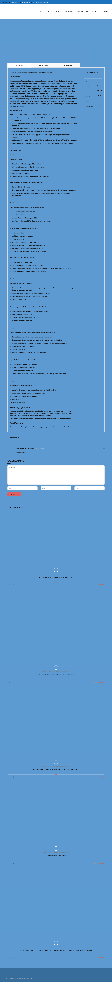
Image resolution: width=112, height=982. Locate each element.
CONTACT (80, 11)
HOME (42, 11)
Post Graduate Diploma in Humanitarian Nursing (56, 675)
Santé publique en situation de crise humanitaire (56, 577)
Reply (103, 448)
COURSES (58, 11)
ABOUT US (49, 11)
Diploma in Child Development (56, 855)
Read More (56, 541)
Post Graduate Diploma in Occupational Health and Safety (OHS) (56, 769)
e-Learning (104, 11)
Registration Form (92, 11)
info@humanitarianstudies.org (40, 2)
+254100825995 (26, 2)
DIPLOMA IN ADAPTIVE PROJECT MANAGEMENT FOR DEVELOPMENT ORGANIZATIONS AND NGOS (56, 950)
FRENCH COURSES (69, 11)
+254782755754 (15, 2)
